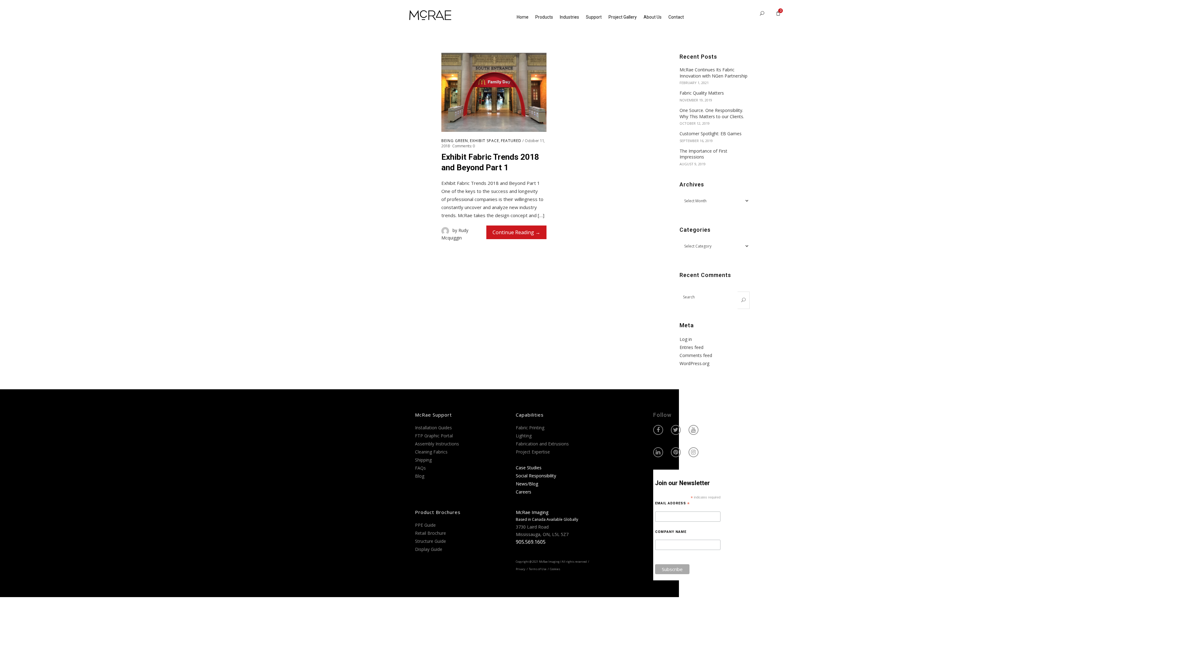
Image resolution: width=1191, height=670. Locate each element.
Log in (686, 339)
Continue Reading (513, 232)
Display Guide (428, 549)
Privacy (520, 569)
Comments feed (696, 355)
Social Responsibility (536, 476)
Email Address (672, 503)
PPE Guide (425, 525)
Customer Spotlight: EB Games (711, 133)
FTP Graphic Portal (434, 436)
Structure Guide (430, 541)
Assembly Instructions (437, 444)
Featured (511, 140)
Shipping (423, 460)
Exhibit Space (484, 140)
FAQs (420, 468)
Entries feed (691, 347)
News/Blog (527, 484)
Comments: (463, 146)
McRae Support (433, 415)
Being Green (454, 140)
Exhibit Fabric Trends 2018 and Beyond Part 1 (490, 162)
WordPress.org (694, 363)
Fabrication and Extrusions (542, 444)
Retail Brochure (430, 533)
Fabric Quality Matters (702, 93)
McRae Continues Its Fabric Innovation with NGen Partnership (713, 73)
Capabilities (530, 415)
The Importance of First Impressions (703, 154)
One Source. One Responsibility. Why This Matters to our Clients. (712, 113)
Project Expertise (533, 452)
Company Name (670, 532)
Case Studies (529, 468)
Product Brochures (438, 512)
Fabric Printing (530, 428)
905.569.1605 (531, 541)
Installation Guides (433, 428)
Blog (419, 476)
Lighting (524, 436)
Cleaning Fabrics (431, 452)
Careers (523, 492)
